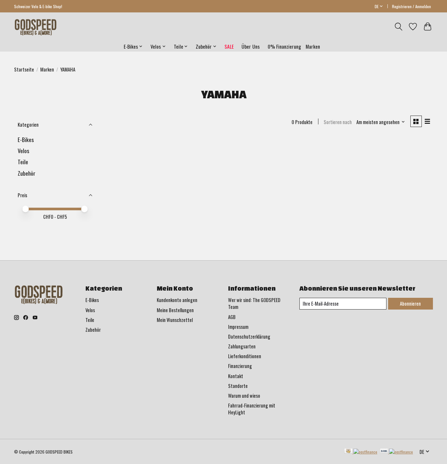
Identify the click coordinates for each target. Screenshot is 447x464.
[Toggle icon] (398, 26)
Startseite (24, 69)
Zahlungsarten (242, 346)
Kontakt (235, 376)
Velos (23, 150)
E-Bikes (26, 139)
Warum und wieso (244, 395)
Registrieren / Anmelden (411, 6)
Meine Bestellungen (175, 310)
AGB (232, 316)
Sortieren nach (338, 122)
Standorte (238, 385)
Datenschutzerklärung (249, 336)
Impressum (238, 326)
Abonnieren (410, 303)
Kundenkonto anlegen (177, 299)
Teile (23, 161)
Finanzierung (240, 365)
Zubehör (26, 173)
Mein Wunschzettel (175, 319)
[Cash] (360, 451)
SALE (229, 46)
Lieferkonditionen (244, 356)
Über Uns (250, 46)
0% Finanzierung (284, 46)
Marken (313, 46)
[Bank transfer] (396, 451)
